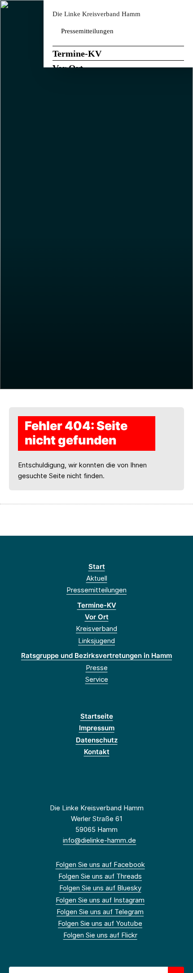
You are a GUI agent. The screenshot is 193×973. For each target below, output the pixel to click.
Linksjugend (96, 640)
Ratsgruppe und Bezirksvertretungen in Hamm (96, 655)
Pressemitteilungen (87, 31)
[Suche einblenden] (154, 14)
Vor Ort (97, 617)
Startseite (96, 716)
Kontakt (97, 751)
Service (96, 679)
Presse (97, 667)
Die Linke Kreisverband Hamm (96, 14)
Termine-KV (77, 53)
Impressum (96, 728)
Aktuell (96, 578)
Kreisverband (96, 628)
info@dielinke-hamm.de (99, 840)
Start (96, 566)
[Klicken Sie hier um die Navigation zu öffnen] (179, 14)
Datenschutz (97, 740)
